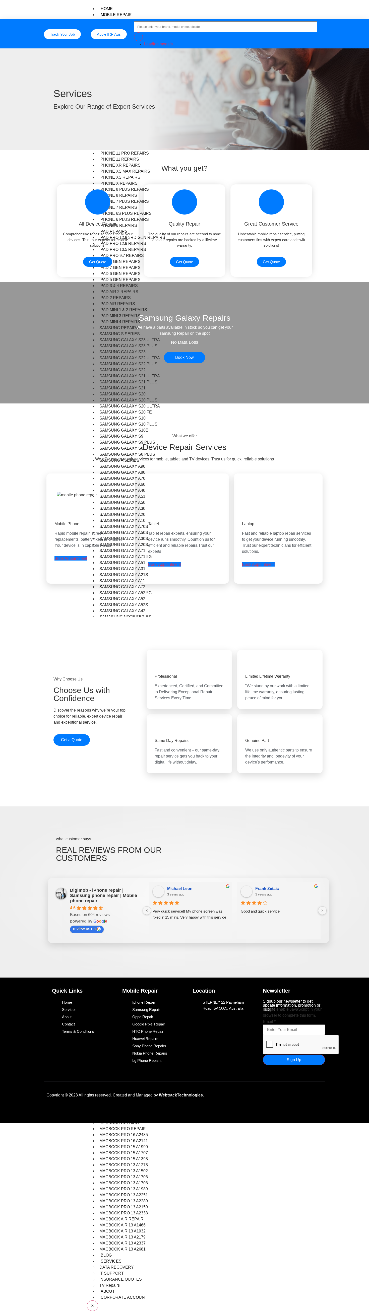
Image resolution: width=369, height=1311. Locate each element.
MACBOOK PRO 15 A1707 (123, 1153)
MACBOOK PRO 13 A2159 (123, 1207)
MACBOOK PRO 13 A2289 (123, 1201)
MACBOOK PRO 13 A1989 (123, 1189)
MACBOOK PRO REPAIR (122, 1129)
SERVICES (111, 1261)
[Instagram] (316, 1094)
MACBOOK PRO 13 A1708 (123, 1183)
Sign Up (294, 1060)
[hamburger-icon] (321, 8)
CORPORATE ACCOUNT (124, 1297)
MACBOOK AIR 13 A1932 (122, 1231)
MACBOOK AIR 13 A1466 (122, 1225)
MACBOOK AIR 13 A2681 (122, 1249)
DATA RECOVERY (116, 1267)
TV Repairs (109, 1285)
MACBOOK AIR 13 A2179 (122, 1237)
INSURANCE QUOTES (120, 1279)
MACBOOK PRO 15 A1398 (123, 1159)
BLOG (106, 1255)
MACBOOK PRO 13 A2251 (123, 1195)
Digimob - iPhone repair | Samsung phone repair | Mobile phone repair (103, 895)
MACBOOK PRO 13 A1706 (123, 1177)
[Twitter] (286, 1094)
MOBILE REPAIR (116, 15)
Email (269, 1021)
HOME (107, 9)
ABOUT (108, 1291)
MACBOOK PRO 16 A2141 (123, 1141)
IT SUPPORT (111, 1273)
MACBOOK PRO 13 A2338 (123, 1213)
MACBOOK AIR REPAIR (121, 1219)
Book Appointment (70, 558)
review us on (84, 929)
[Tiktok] (301, 1094)
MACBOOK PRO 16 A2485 (123, 1135)
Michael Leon (180, 888)
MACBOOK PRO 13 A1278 (123, 1165)
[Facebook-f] (272, 1094)
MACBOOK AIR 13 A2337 (122, 1243)
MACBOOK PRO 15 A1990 (123, 1147)
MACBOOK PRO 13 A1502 (123, 1171)
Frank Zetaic (267, 888)
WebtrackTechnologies (181, 1095)
